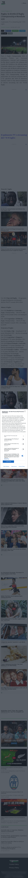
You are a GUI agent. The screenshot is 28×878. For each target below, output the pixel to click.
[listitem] (14, 436)
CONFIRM (8, 461)
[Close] (25, 411)
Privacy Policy (22, 466)
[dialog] (14, 439)
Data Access (14, 466)
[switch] (23, 439)
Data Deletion (6, 466)
